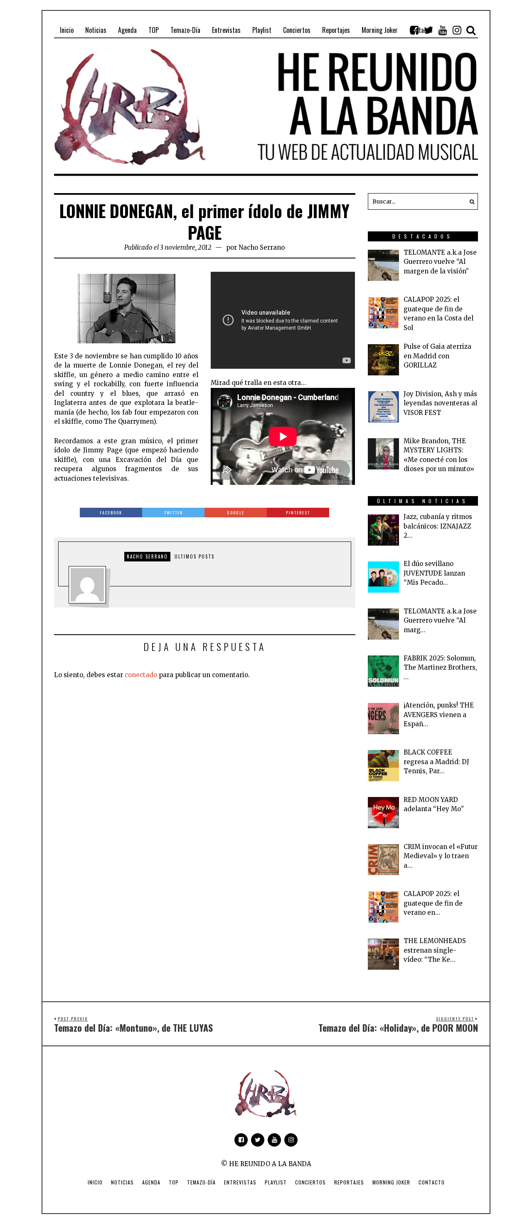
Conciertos (310, 1182)
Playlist (276, 1182)
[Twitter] (428, 30)
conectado (141, 675)
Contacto (432, 1182)
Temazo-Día (201, 1182)
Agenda (151, 1182)
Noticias (122, 1182)
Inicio (95, 1182)
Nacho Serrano (262, 247)
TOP (174, 1182)
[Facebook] (414, 30)
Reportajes (349, 1182)
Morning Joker (391, 1182)
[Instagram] (457, 30)
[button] (469, 201)
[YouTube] (443, 30)
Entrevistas (240, 1182)
